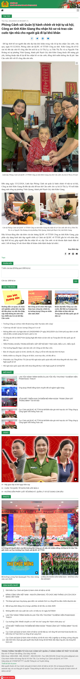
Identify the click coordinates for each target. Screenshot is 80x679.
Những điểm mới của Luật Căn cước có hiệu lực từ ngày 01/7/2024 (31, 611)
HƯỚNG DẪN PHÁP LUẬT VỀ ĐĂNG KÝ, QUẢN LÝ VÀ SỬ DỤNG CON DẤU (33, 492)
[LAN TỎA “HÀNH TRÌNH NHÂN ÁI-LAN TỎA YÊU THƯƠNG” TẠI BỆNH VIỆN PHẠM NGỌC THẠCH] (9, 380)
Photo (6, 497)
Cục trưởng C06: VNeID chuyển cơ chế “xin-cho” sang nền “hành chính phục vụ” (35, 622)
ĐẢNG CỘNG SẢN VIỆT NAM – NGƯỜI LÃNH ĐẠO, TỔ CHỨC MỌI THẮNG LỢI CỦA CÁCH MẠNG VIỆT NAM (41, 596)
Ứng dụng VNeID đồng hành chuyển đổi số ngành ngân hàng (41, 388)
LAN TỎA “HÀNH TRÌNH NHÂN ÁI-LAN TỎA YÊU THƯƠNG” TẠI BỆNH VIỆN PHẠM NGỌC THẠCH (40, 616)
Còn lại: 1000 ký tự (9, 281)
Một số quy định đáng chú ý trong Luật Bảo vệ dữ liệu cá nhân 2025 (31, 606)
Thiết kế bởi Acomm (9, 663)
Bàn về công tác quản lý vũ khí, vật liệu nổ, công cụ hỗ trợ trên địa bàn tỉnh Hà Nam (33, 352)
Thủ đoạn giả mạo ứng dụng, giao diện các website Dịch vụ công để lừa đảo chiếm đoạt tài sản (41, 601)
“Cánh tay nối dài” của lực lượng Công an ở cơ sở (21, 328)
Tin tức (6, 16)
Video (5, 432)
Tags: (4, 257)
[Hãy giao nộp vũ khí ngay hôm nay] (40, 459)
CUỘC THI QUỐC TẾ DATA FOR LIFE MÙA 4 (21, 488)
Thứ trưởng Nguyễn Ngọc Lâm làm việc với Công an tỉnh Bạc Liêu (27, 348)
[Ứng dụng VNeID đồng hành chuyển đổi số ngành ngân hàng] (9, 391)
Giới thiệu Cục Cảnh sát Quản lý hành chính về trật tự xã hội (28, 590)
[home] (5, 4)
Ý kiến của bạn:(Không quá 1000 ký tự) (16, 268)
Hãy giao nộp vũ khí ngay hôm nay (17, 485)
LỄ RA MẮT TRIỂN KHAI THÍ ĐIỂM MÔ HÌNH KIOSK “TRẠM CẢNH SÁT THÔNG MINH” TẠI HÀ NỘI (42, 627)
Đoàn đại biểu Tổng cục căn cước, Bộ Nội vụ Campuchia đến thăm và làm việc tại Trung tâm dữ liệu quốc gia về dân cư (66, 311)
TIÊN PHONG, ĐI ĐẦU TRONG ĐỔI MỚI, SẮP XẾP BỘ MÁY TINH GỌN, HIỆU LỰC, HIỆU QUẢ (39, 344)
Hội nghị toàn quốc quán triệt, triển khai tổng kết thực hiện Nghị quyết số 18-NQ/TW (34, 366)
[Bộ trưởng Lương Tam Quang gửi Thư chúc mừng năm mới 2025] (20, 564)
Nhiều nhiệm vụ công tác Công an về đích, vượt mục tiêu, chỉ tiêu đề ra (29, 356)
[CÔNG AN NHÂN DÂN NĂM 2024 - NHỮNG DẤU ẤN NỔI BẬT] (59, 564)
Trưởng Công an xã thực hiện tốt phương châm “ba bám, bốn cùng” (28, 324)
